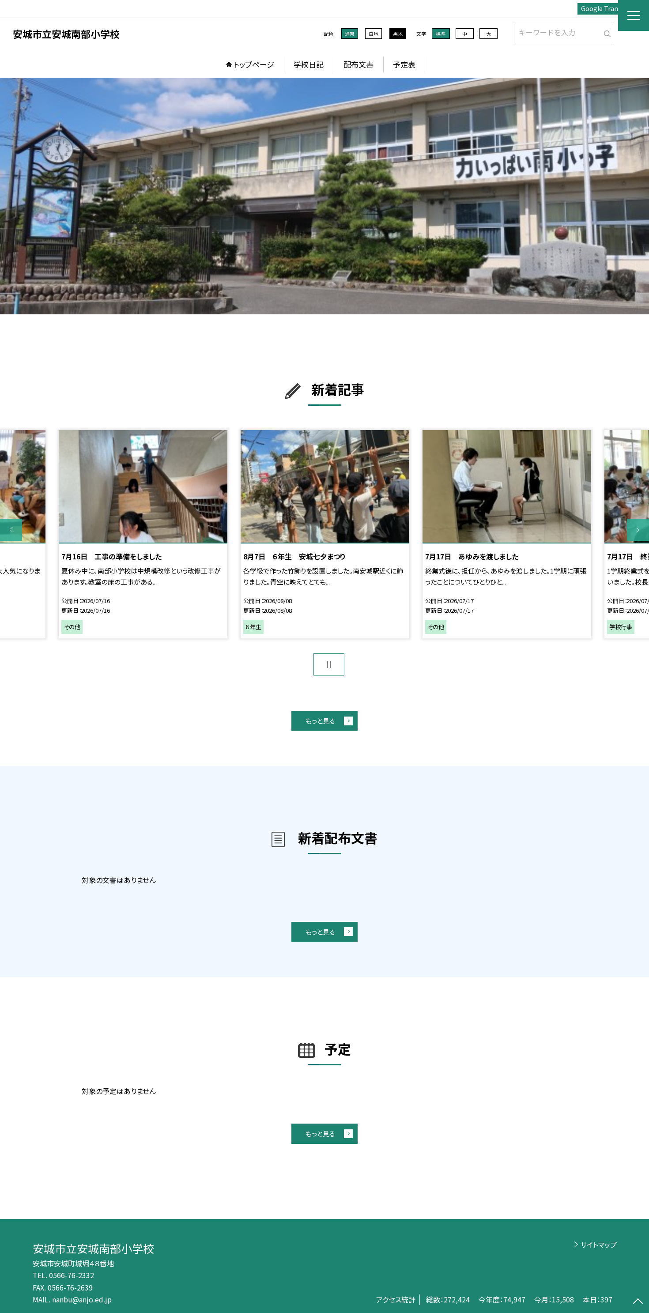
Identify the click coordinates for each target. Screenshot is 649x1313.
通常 (350, 33)
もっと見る (320, 720)
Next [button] (638, 530)
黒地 (398, 33)
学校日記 (309, 64)
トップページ (254, 64)
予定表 (404, 64)
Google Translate (607, 8)
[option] (324, 196)
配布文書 (358, 64)
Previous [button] (11, 530)
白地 (373, 33)
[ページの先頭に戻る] (638, 1302)
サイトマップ (598, 1244)
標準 (440, 33)
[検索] (605, 32)
